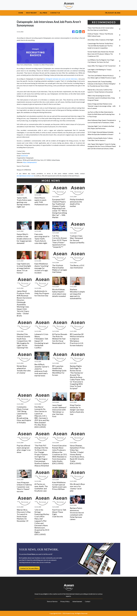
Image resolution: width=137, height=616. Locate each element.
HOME (20, 13)
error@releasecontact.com (25, 176)
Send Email (24, 155)
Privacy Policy (65, 601)
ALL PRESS (43, 13)
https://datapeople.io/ (30, 162)
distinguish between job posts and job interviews (61, 79)
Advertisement (77, 601)
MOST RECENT (31, 13)
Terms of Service (52, 601)
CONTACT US (55, 13)
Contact (87, 601)
